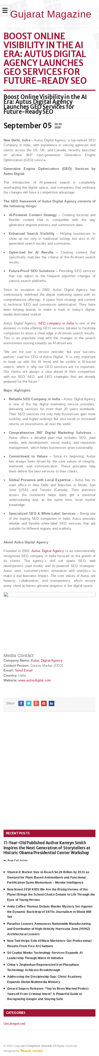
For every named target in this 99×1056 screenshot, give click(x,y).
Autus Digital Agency (48, 551)
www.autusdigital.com (34, 680)
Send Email (23, 670)
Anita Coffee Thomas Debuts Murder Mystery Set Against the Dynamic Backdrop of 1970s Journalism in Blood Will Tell (50, 912)
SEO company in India (56, 323)
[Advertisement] (49, 772)
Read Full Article (18, 860)
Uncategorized (14, 1023)
